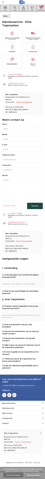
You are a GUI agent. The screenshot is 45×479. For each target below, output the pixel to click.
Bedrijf (4, 134)
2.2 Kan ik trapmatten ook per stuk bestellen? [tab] (17, 325)
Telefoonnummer (8, 155)
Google (14, 395)
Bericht (5, 175)
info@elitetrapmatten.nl (16, 83)
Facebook (4, 395)
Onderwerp (7, 165)
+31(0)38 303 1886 (14, 74)
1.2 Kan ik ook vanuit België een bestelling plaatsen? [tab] (20, 292)
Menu (5, 10)
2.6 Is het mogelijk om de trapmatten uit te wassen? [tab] (20, 353)
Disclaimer (12, 51)
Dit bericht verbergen (13, 475)
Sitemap (37, 463)
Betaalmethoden (12, 64)
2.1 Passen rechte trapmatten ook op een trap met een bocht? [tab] (20, 307)
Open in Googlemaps (24, 102)
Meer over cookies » (33, 475)
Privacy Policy (33, 51)
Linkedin (9, 395)
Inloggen (23, 10)
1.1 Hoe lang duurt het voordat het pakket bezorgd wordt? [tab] (20, 276)
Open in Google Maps (23, 442)
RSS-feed (28, 463)
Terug (3, 2)
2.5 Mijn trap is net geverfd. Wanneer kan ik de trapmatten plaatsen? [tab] (21, 346)
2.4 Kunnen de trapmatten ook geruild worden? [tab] (18, 339)
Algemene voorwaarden (12, 38)
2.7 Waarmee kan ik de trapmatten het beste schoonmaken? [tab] (19, 360)
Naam (4, 124)
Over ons (33, 64)
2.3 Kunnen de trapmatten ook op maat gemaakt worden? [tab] (20, 332)
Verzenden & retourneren (33, 38)
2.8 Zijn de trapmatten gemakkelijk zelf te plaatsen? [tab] (20, 366)
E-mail (5, 145)
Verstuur (35, 206)
